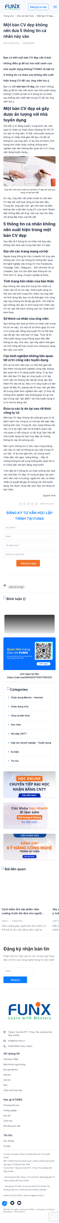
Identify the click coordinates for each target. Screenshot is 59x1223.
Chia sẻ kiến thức (25, 16)
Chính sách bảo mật (12, 1090)
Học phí (7, 1115)
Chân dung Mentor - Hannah (27, 697)
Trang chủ (8, 16)
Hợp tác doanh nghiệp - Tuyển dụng (31, 742)
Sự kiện (15, 751)
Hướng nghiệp (10, 1110)
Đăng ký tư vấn (38, 7)
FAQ (5, 1085)
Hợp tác (7, 1075)
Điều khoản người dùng (14, 1064)
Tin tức (15, 760)
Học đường (8, 1141)
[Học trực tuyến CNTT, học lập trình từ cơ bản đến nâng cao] (12, 7)
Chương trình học (11, 1105)
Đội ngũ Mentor (10, 1069)
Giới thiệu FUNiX (10, 1059)
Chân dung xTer (20, 706)
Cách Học (8, 1121)
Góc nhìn (16, 724)
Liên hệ (6, 1080)
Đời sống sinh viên (11, 1126)
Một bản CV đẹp (16, 587)
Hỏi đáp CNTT (19, 733)
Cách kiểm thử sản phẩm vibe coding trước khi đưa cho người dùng (22, 911)
